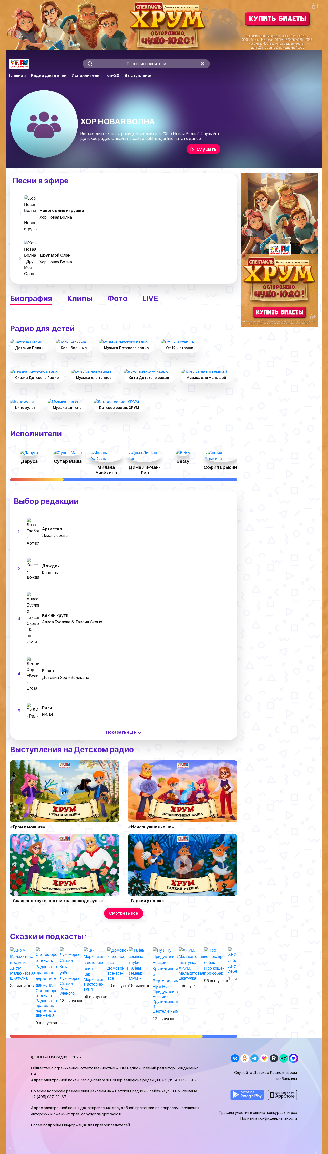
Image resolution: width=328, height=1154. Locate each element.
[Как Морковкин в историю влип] (95, 959)
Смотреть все (123, 913)
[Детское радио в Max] (293, 1058)
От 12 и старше (179, 348)
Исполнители (85, 75)
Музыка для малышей (206, 378)
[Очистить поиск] (203, 63)
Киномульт (25, 408)
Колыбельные (74, 348)
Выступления (138, 75)
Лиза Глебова (55, 535)
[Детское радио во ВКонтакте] (235, 1058)
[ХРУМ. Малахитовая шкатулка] (23, 956)
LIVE (150, 298)
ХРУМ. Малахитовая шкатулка (23, 973)
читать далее (188, 138)
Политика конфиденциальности (268, 1118)
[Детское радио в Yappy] (283, 1058)
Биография (31, 298)
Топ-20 (112, 75)
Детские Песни (29, 348)
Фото (117, 298)
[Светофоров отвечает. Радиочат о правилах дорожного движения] (48, 968)
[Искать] (90, 63)
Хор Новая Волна (55, 217)
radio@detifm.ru (95, 1080)
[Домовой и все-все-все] (118, 956)
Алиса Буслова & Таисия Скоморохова (74, 622)
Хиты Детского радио (149, 378)
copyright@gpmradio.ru (101, 1114)
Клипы (80, 298)
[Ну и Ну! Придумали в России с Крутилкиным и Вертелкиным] (166, 965)
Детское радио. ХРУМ (119, 408)
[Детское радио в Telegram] (254, 1058)
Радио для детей (48, 75)
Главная (17, 75)
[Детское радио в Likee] (264, 1058)
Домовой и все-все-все (117, 973)
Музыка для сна (67, 408)
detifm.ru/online (159, 138)
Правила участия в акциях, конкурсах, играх (258, 1112)
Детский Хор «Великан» (65, 677)
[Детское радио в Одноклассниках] (244, 1058)
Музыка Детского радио (126, 348)
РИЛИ (47, 714)
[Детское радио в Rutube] (274, 1058)
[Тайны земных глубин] (141, 956)
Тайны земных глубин (136, 973)
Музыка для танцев (93, 378)
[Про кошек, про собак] (216, 956)
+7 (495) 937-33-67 (179, 1080)
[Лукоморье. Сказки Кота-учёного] (72, 961)
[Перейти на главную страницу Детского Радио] (19, 64)
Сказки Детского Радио (37, 378)
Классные (51, 572)
